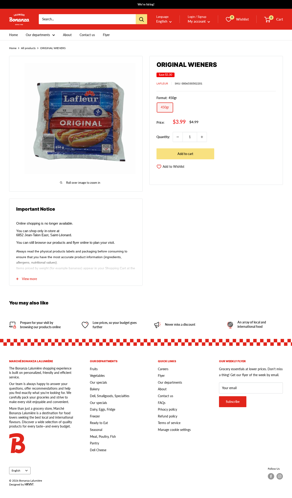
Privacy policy (167, 409)
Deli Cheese (98, 450)
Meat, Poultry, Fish (103, 436)
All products (28, 48)
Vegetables (97, 375)
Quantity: (163, 137)
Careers (163, 369)
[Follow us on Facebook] (271, 476)
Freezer (95, 416)
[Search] (141, 19)
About (67, 35)
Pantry (94, 443)
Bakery (94, 389)
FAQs (161, 403)
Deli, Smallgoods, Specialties (109, 396)
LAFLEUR (162, 83)
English (16, 470)
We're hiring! (146, 4)
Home (13, 35)
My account (197, 21)
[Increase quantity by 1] (202, 137)
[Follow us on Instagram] (279, 476)
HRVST (29, 484)
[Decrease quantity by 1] (177, 137)
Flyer (106, 35)
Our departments (38, 35)
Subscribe (233, 402)
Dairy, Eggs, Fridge (102, 409)
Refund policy (167, 416)
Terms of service (169, 423)
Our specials (98, 382)
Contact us (87, 35)
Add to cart (185, 154)
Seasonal (96, 430)
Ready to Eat (99, 423)
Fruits (94, 369)
